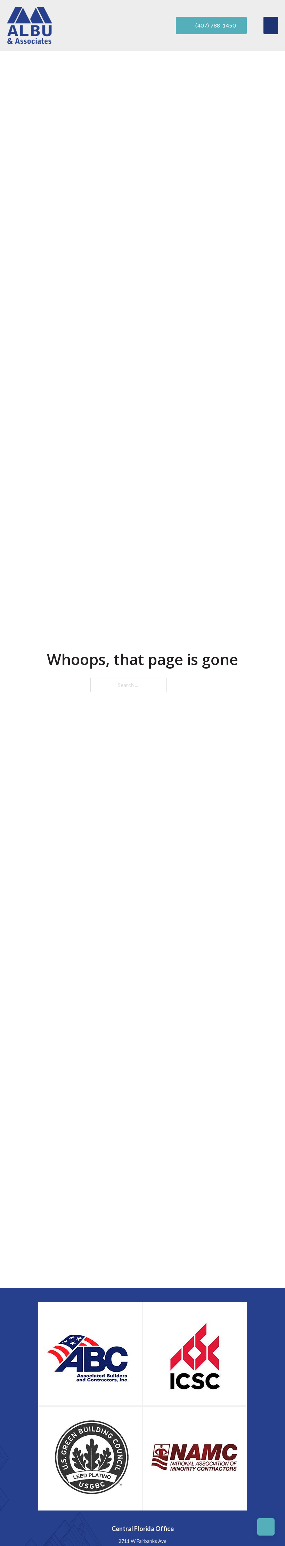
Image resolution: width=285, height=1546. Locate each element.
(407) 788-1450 (215, 25)
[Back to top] (266, 1527)
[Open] (270, 25)
